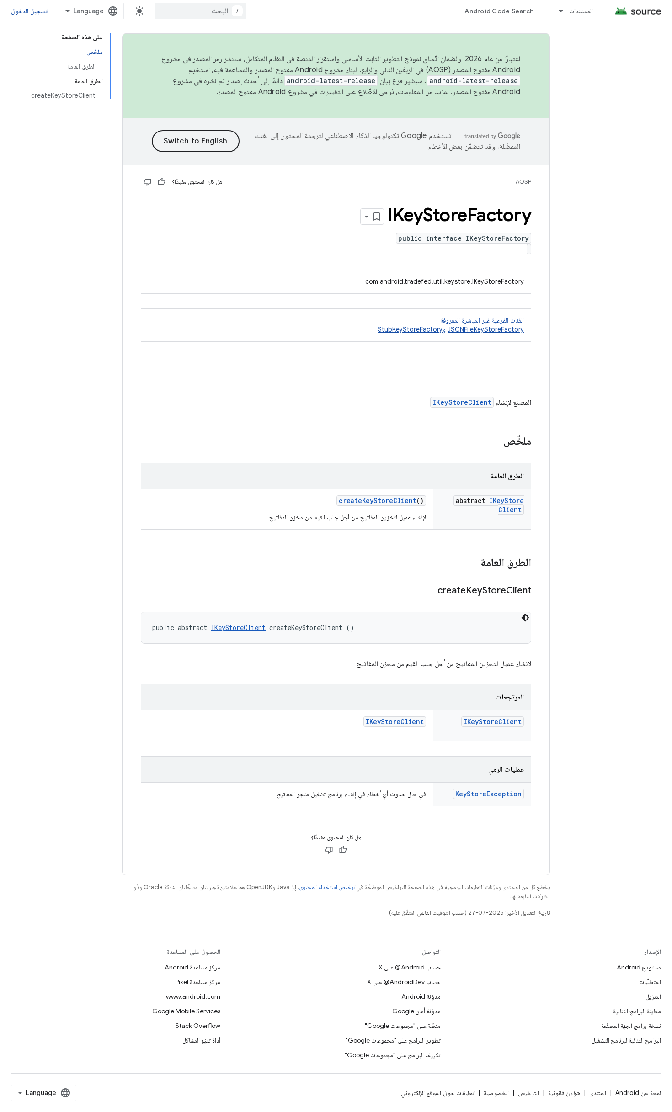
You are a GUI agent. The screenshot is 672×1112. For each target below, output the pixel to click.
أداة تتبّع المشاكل (201, 1040)
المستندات (581, 11)
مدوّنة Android (421, 996)
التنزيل (653, 996)
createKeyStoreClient (377, 500)
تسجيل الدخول (29, 11)
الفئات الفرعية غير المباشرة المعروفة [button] (451, 325)
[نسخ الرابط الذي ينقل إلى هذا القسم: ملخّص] (494, 441)
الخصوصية (496, 1092)
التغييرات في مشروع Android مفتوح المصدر (280, 91)
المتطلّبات (650, 982)
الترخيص (528, 1092)
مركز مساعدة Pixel (198, 982)
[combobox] (200, 11)
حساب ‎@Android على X (410, 967)
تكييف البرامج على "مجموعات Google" (393, 1055)
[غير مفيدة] (148, 182)
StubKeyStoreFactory (410, 329)
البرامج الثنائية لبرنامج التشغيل (626, 1040)
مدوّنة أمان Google (416, 1011)
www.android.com (193, 996)
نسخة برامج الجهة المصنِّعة (631, 1026)
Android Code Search (498, 11)
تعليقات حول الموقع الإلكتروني (438, 1092)
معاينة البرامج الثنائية (637, 1011)
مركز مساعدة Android (192, 967)
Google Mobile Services (186, 1011)
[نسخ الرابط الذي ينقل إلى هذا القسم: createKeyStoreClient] (428, 591)
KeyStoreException (488, 793)
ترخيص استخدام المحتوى (327, 887)
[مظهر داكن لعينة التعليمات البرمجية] (525, 617)
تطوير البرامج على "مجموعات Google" (393, 1040)
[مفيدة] (161, 182)
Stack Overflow (198, 1026)
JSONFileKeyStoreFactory (486, 329)
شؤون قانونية (564, 1092)
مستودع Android (639, 967)
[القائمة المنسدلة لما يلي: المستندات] (556, 11)
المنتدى (597, 1092)
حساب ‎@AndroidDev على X (404, 982)
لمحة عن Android (638, 1092)
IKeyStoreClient (461, 402)
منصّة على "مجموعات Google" (403, 1026)
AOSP (523, 181)
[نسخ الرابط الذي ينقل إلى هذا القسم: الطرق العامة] (471, 563)
